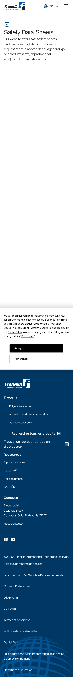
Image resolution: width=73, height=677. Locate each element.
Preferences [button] (27, 336)
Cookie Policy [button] (15, 332)
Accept (18, 348)
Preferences (21, 359)
